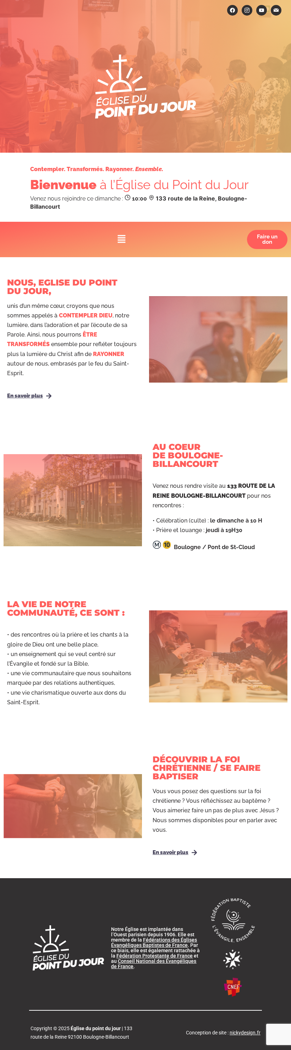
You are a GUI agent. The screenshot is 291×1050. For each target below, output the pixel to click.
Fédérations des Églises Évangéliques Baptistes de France (154, 942)
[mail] (276, 9)
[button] (122, 239)
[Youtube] (261, 9)
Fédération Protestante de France (154, 956)
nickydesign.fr (245, 1032)
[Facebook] (232, 9)
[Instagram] (247, 9)
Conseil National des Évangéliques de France (153, 963)
